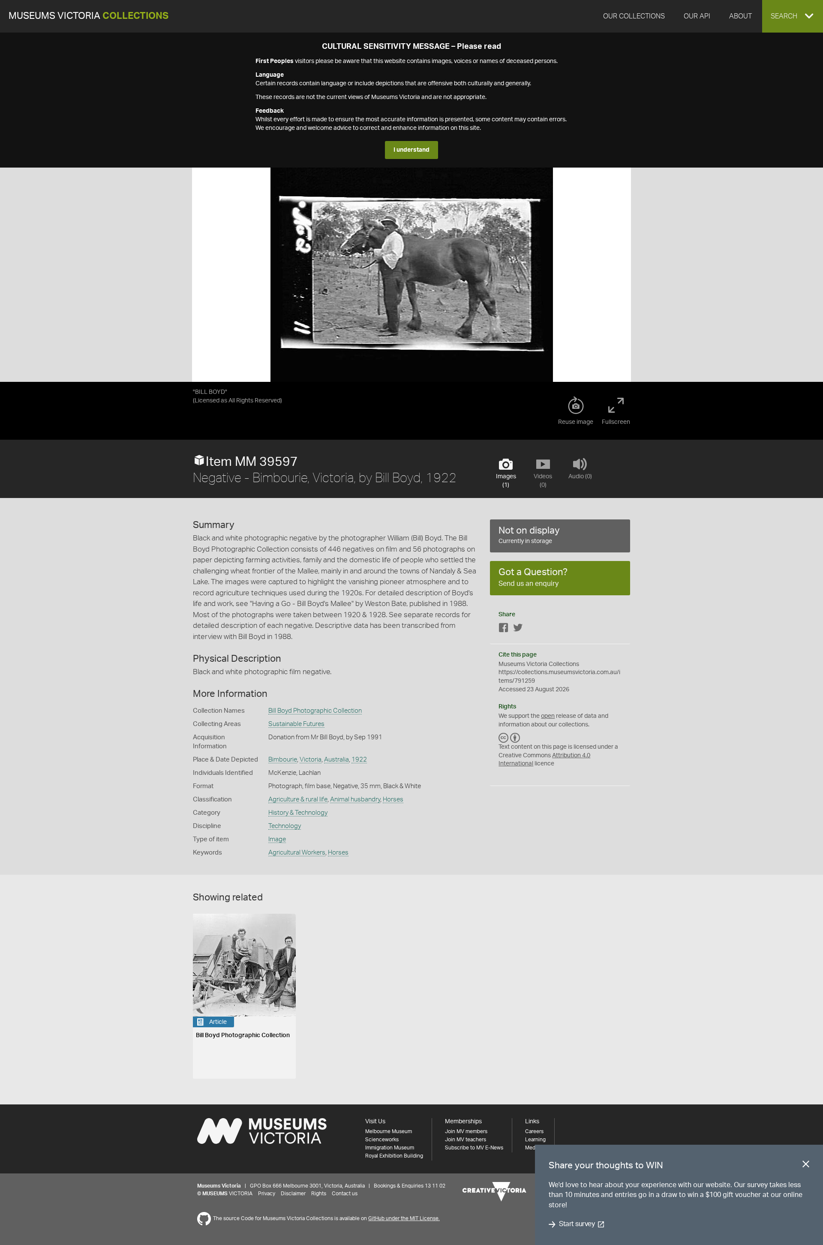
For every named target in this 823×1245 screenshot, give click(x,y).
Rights (318, 1193)
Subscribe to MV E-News (474, 1147)
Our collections (634, 16)
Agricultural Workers (296, 852)
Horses (393, 799)
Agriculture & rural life (297, 799)
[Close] (805, 1165)
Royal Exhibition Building (394, 1155)
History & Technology (297, 813)
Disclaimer (293, 1193)
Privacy (266, 1193)
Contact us (344, 1193)
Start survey (577, 1224)
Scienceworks (382, 1139)
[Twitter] (518, 629)
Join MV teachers (465, 1139)
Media (532, 1147)
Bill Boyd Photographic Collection (315, 711)
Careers (534, 1131)
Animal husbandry (355, 799)
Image (277, 839)
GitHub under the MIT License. (404, 1218)
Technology (284, 826)
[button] (792, 16)
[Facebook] (504, 629)
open (548, 716)
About (740, 16)
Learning (535, 1139)
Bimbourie (282, 759)
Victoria (310, 759)
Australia (336, 759)
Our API (697, 16)
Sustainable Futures (296, 724)
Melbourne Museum (388, 1131)
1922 (359, 759)
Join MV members (466, 1131)
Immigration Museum (389, 1147)
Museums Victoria (88, 16)
